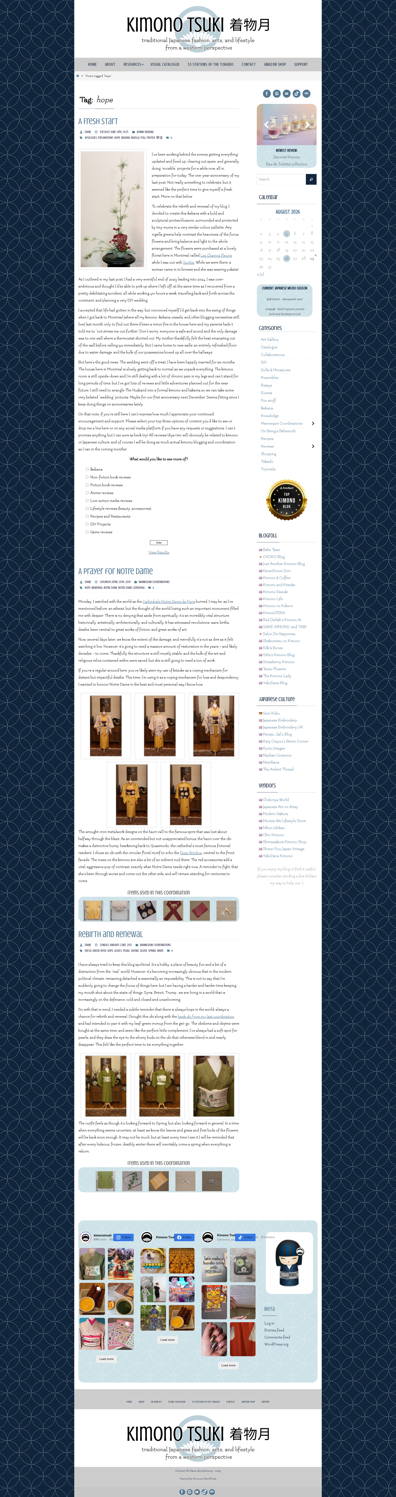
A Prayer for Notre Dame (115, 571)
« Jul (260, 274)
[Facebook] (267, 94)
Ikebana (149, 132)
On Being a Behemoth (278, 431)
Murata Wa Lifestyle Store (284, 821)
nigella (135, 138)
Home (129, 1401)
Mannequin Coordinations (154, 582)
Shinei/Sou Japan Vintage (283, 849)
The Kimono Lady (276, 676)
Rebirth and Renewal (110, 934)
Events (266, 393)
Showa (135, 951)
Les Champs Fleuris (216, 255)
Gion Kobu (271, 713)
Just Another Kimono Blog (283, 564)
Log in (269, 1323)
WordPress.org (276, 1344)
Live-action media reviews (111, 501)
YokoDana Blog (274, 683)
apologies (91, 138)
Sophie (188, 262)
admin (140, 132)
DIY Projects (100, 524)
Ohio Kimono (273, 835)
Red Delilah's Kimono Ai (281, 620)
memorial (97, 588)
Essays (266, 385)
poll (143, 138)
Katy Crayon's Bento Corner (285, 741)
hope (117, 138)
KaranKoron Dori (276, 571)
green (95, 951)
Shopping (268, 454)
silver (143, 951)
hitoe (103, 951)
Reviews (267, 446)
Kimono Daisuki (275, 592)
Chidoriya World (275, 800)
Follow (126, 1237)
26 (287, 258)
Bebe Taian (271, 550)
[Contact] (306, 94)
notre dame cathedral (131, 588)
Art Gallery (270, 339)
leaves (118, 951)
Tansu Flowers (274, 669)
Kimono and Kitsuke (278, 585)
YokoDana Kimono (277, 856)
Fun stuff (268, 400)
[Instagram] (277, 94)
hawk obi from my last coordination (206, 1016)
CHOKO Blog (273, 557)
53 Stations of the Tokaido (206, 1401)
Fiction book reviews (106, 485)
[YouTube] (287, 94)
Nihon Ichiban (273, 828)
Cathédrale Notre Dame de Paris (169, 601)
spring (152, 951)
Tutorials (268, 469)
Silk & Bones (272, 648)
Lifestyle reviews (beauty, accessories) (120, 508)
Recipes (267, 439)
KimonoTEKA (273, 613)
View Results (158, 552)
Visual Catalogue (177, 1401)
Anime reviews (101, 493)
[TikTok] (297, 94)
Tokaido (267, 461)
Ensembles (269, 378)
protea (151, 138)
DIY (264, 362)
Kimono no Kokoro (277, 606)
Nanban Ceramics (276, 755)
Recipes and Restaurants (110, 516)
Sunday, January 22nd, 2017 (116, 945)
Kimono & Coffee (276, 578)
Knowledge (270, 416)
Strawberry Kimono (278, 662)
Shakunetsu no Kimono (281, 641)
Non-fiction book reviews (110, 477)
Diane (88, 132)
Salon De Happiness (278, 634)
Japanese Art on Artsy (280, 807)
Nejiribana (270, 762)
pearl (126, 951)
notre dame (110, 588)
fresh (88, 951)
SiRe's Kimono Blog (278, 655)
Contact (230, 1401)
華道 (159, 138)
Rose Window (191, 853)
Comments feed (277, 1337)
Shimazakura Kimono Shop (284, 842)
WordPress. (210, 1478)
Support (265, 1401)
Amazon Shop (248, 1401)
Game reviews (101, 532)
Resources (156, 1401)
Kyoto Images (273, 748)
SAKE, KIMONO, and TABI (284, 627)
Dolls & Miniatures (275, 370)
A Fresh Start (98, 121)
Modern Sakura (275, 814)
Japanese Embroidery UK (282, 727)
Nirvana (197, 1478)
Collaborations (273, 355)
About (142, 1401)
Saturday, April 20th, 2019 (115, 582)
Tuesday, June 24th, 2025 (114, 132)
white (160, 951)
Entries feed (274, 1330)
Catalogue (269, 347)
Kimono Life (272, 599)
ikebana (125, 138)
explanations (105, 138)
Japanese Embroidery (279, 720)
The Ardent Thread (278, 769)
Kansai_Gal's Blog (277, 734)
